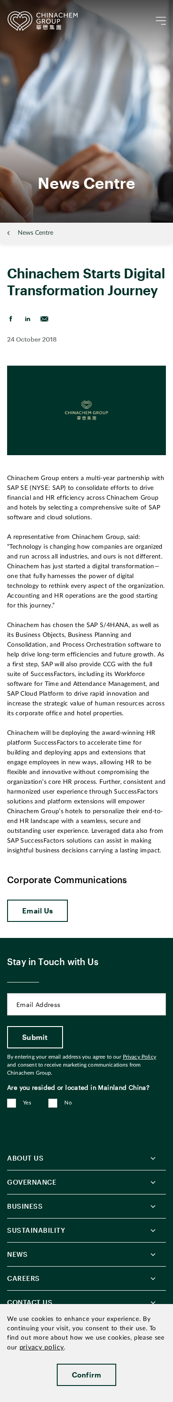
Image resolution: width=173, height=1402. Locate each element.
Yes (27, 1102)
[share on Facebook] (10, 319)
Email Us (37, 910)
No (68, 1102)
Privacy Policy (139, 1057)
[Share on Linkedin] (27, 319)
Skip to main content (33, 7)
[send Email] (44, 319)
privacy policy (42, 1347)
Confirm (87, 1374)
